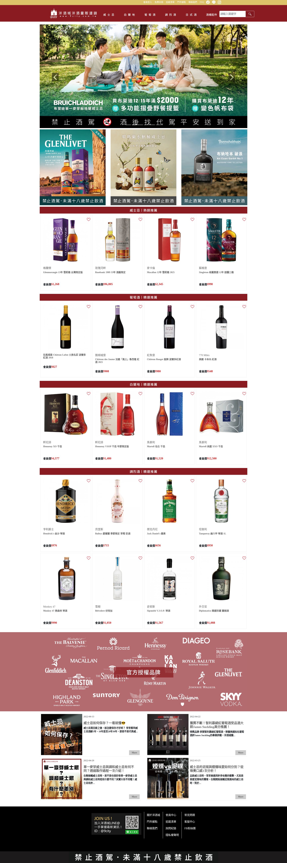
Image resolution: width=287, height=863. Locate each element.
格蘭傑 (47, 267)
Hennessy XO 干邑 (52, 445)
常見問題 (189, 814)
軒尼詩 (47, 441)
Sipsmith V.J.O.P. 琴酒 (158, 610)
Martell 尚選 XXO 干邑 (211, 445)
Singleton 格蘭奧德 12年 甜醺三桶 (216, 271)
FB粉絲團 (190, 827)
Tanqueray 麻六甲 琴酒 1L (212, 533)
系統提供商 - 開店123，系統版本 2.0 (143, 860)
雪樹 (97, 605)
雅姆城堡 (100, 354)
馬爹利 (151, 441)
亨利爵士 (48, 528)
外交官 (203, 605)
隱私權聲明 (172, 834)
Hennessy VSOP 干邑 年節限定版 (112, 445)
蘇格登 (203, 267)
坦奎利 (203, 528)
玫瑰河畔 (100, 267)
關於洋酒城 (153, 814)
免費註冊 (159, 2)
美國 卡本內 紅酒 (208, 358)
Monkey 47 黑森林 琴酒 (55, 610)
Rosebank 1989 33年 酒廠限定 (110, 271)
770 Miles (204, 354)
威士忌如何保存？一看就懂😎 (104, 722)
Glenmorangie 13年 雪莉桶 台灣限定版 (63, 271)
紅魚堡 (151, 354)
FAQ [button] (202, 2)
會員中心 (171, 814)
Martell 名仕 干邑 (156, 445)
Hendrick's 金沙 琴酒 (54, 533)
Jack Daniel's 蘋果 (156, 533)
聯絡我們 (193, 2)
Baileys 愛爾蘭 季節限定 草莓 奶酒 (112, 533)
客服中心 (189, 820)
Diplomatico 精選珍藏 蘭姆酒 (214, 610)
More (134, 751)
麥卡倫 (151, 267)
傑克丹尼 (152, 528)
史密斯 (151, 605)
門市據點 (181, 2)
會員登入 (147, 2)
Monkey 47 (49, 605)
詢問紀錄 (171, 827)
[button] (55, 76)
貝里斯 (99, 528)
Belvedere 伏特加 (103, 610)
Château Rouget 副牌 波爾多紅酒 (164, 358)
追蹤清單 (170, 2)
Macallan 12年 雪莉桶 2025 (161, 271)
